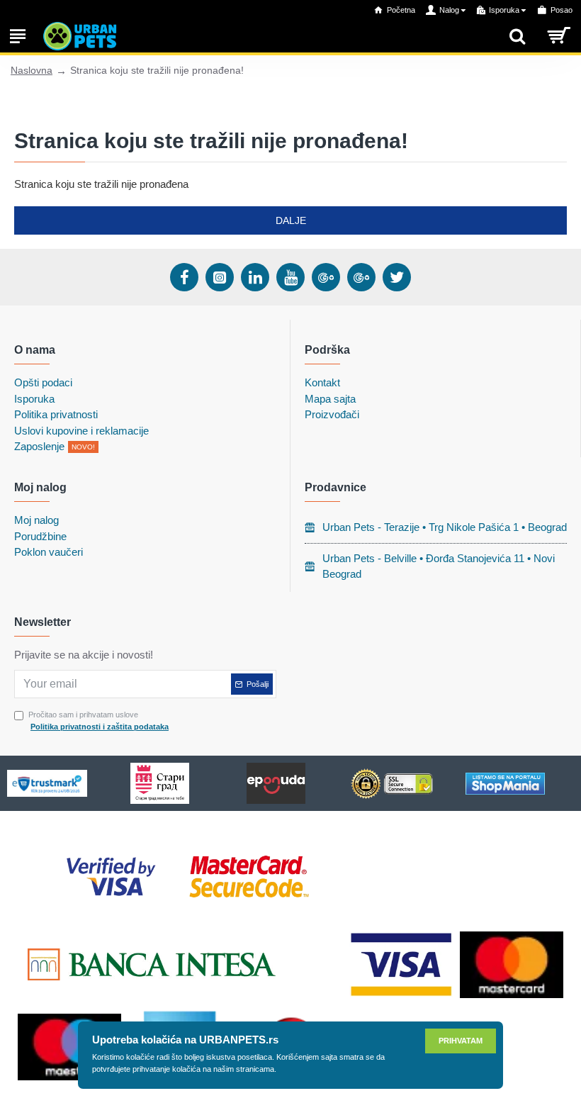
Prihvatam (461, 1040)
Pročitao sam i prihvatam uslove (98, 720)
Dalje (291, 220)
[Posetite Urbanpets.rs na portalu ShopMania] (505, 784)
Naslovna (31, 70)
